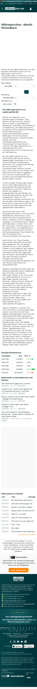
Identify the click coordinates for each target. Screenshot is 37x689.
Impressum (6, 633)
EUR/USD (5, 359)
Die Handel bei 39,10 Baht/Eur (23, 531)
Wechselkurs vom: (6, 101)
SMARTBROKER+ (29, 604)
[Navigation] (2, 8)
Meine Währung (6, 83)
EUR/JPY (5, 373)
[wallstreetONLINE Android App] (29, 647)
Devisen (30, 138)
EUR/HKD (5, 369)
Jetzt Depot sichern (18, 612)
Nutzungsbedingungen (19, 637)
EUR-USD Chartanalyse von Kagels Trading (21, 505)
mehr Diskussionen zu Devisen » (27, 534)
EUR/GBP (5, 366)
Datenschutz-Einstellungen (18, 635)
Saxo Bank (15, 528)
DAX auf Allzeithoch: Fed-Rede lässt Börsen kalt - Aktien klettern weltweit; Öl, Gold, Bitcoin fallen (18, 414)
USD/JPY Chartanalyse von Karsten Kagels (21, 519)
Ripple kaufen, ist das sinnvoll (22, 511)
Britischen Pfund (26, 255)
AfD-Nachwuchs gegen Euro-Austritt (16, 383)
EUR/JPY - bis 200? (18, 514)
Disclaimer (17, 633)
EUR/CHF (5, 362)
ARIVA (26, 654)
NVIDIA (4, 421)
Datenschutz (28, 633)
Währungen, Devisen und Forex (14, 279)
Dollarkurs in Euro (9, 246)
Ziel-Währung (5, 94)
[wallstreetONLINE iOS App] (17, 647)
